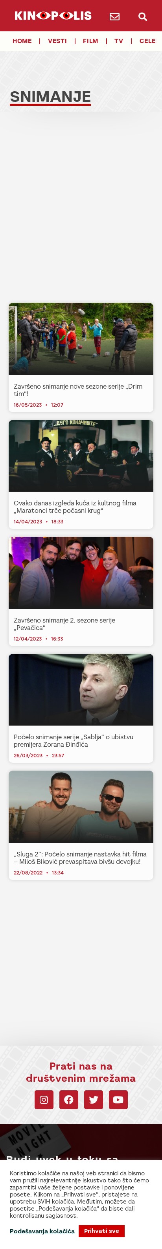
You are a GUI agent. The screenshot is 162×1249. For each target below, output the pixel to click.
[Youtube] (118, 1099)
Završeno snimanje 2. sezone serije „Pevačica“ (64, 624)
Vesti (57, 41)
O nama (68, 1239)
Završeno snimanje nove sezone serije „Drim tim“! (78, 390)
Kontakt (46, 1239)
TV (118, 41)
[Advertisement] (81, 214)
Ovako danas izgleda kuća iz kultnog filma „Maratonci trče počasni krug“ (75, 507)
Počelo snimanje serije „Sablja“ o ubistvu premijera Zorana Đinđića (73, 741)
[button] (142, 17)
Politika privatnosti (103, 1239)
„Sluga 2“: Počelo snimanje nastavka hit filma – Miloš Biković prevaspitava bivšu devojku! (80, 858)
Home (22, 41)
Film (90, 41)
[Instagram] (44, 1099)
